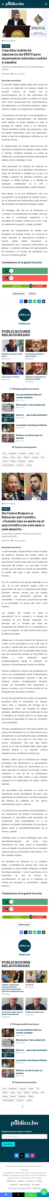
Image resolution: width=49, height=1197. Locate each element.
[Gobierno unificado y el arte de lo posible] (36, 368)
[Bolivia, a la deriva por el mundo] (8, 438)
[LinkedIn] (30, 301)
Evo (38, 453)
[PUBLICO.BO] (15, 4)
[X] (25, 301)
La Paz (12, 457)
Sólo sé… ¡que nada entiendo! (31, 415)
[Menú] (3, 5)
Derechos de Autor (12, 1166)
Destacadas (19, 294)
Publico (31, 461)
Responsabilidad (8, 465)
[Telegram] (39, 301)
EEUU (32, 294)
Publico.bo (24, 324)
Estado (31, 453)
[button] (44, 1192)
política (5, 461)
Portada (13, 461)
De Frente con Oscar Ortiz (19, 1188)
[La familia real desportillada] (8, 428)
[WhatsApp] (34, 301)
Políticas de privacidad (26, 1166)
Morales (26, 457)
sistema (29, 465)
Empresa (13, 1185)
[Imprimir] (43, 301)
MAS (19, 457)
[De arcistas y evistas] (13, 368)
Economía (23, 453)
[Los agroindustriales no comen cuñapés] (8, 397)
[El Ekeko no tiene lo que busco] (13, 346)
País (42, 457)
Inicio (5, 41)
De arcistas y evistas (10, 377)
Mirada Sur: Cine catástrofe (30, 405)
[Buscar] (46, 5)
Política (12, 41)
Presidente (22, 461)
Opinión (20, 1181)
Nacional (35, 457)
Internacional (24, 1185)
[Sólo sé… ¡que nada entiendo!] (8, 418)
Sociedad (35, 1185)
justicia (5, 457)
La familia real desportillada (31, 425)
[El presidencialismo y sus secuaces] (36, 346)
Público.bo (11, 1181)
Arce (4, 453)
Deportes (37, 1188)
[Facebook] (21, 301)
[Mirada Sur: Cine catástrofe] (8, 408)
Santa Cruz (20, 465)
